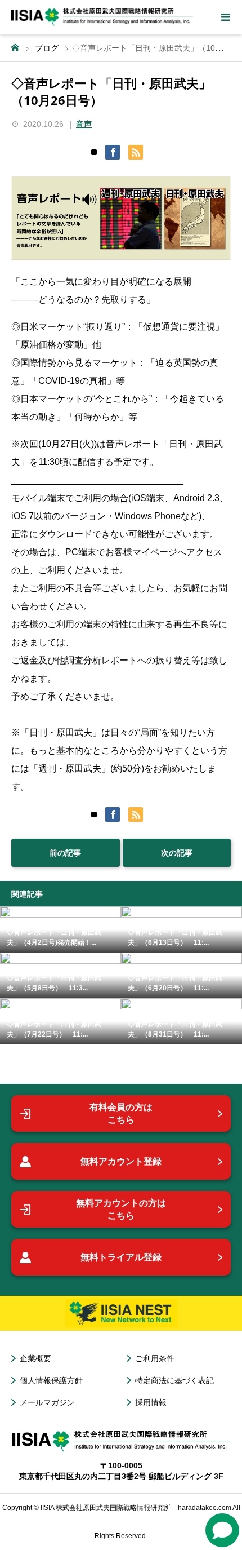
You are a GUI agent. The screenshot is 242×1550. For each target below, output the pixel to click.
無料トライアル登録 (121, 1257)
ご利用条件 (154, 1358)
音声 (84, 124)
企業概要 (35, 1358)
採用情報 (151, 1402)
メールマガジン (47, 1402)
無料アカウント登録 (121, 1161)
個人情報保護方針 (51, 1380)
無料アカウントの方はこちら (121, 1209)
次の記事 (176, 852)
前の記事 (65, 852)
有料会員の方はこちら (121, 1113)
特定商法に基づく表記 (174, 1380)
